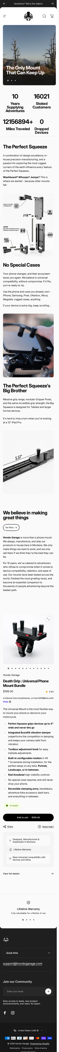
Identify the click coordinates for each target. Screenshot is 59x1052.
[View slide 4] (34, 920)
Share (10, 826)
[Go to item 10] (41, 668)
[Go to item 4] (19, 668)
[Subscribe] (48, 991)
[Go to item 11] (45, 668)
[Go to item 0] (8, 668)
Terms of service (40, 1048)
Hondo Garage (11, 674)
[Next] (52, 3)
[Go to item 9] (37, 668)
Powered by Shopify (39, 1043)
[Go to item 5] (23, 668)
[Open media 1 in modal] (48, 619)
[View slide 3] (30, 920)
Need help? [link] (48, 826)
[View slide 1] (23, 920)
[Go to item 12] (48, 668)
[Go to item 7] (30, 668)
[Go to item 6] (26, 668)
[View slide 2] (26, 920)
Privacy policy (27, 1048)
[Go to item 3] (16, 668)
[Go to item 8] (34, 668)
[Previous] (4, 3)
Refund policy (15, 1048)
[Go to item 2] (12, 668)
